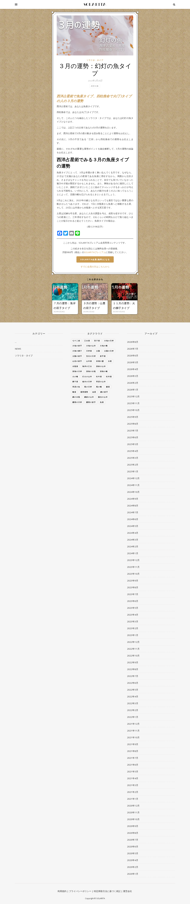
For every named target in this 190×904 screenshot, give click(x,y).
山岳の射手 (77, 361)
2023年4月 (132, 614)
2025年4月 (132, 450)
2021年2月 (132, 791)
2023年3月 (132, 621)
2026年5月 (132, 362)
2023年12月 (133, 560)
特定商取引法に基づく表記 (107, 891)
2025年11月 (133, 403)
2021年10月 (133, 737)
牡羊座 (109, 376)
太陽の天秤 (109, 351)
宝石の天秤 (91, 356)
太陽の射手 (77, 356)
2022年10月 (133, 655)
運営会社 (127, 891)
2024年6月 (132, 519)
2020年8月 (132, 832)
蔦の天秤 (88, 387)
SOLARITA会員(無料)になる (95, 259)
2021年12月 (133, 723)
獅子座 (75, 381)
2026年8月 (132, 341)
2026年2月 (132, 382)
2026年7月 (132, 348)
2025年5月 (132, 444)
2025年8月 (132, 423)
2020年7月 (132, 839)
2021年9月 (132, 744)
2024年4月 (132, 532)
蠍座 (74, 392)
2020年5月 (132, 853)
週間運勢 (84, 392)
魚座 (102, 402)
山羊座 (89, 361)
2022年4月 (132, 696)
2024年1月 (132, 553)
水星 (110, 361)
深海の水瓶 (91, 371)
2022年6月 (132, 682)
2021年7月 (132, 757)
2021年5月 (132, 771)
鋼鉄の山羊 (89, 397)
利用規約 (62, 891)
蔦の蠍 (99, 387)
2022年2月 (132, 710)
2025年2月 (132, 464)
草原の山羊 (101, 381)
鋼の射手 (104, 392)
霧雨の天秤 (77, 402)
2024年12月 (133, 478)
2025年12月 (133, 396)
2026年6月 (132, 355)
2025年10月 (133, 410)
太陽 (98, 351)
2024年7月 (132, 512)
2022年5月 (132, 689)
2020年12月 (133, 805)
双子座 (97, 340)
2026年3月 (132, 375)
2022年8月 (132, 669)
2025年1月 (132, 471)
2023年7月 (132, 594)
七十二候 (76, 340)
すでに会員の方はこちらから (95, 266)
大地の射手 (77, 346)
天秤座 (89, 351)
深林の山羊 (101, 366)
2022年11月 (133, 648)
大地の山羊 (91, 346)
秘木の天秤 (87, 381)
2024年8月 (132, 505)
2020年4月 (132, 860)
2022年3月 (132, 703)
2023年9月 (132, 580)
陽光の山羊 (103, 397)
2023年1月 (132, 635)
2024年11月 (133, 485)
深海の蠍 (104, 371)
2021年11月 (133, 730)
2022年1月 (132, 716)
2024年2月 (132, 546)
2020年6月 (132, 846)
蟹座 (108, 387)
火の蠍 (75, 376)
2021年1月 (132, 798)
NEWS (18, 348)
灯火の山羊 (87, 376)
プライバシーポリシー (80, 891)
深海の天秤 (77, 371)
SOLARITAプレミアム (95, 252)
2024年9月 (132, 498)
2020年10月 (133, 819)
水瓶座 (75, 366)
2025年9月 (132, 416)
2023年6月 (132, 601)
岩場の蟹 (100, 361)
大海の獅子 (77, 351)
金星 (94, 392)
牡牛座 (99, 376)
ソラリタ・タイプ (95, 60)
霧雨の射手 (91, 402)
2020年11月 (133, 812)
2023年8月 (132, 587)
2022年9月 (132, 662)
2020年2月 (132, 866)
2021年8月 (132, 751)
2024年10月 (133, 491)
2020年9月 (132, 826)
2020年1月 (132, 873)
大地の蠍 (104, 346)
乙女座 (87, 340)
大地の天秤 (109, 340)
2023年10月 (133, 573)
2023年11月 (133, 566)
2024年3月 (132, 539)
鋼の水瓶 (76, 397)
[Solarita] (95, 4)
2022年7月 (132, 676)
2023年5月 (132, 607)
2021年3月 (132, 785)
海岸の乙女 (87, 366)
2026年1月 (132, 389)
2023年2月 (132, 628)
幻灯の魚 (95, 86)
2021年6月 (132, 764)
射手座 (103, 356)
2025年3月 (132, 457)
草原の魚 (76, 387)
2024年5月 (132, 525)
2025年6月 (132, 437)
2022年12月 (133, 641)
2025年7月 (132, 430)
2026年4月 (132, 369)
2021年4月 (132, 778)
